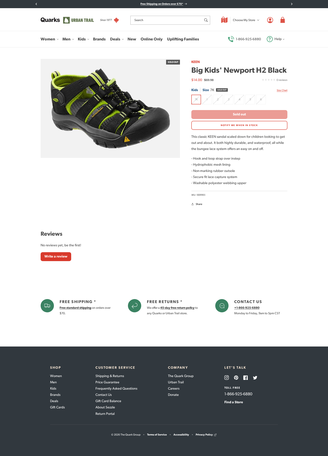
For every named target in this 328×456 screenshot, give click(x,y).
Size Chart (282, 90)
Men (53, 382)
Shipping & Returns (109, 376)
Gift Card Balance (108, 401)
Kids (53, 388)
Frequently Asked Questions (116, 388)
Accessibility (181, 434)
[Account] (270, 20)
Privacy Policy (204, 434)
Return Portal (105, 414)
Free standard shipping (75, 308)
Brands (55, 395)
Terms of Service (157, 434)
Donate (173, 395)
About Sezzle (105, 407)
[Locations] (224, 20)
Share (199, 204)
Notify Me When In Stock (239, 125)
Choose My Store (244, 20)
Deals (54, 401)
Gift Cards (57, 407)
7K (198, 101)
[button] (283, 20)
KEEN (195, 62)
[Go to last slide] (36, 4)
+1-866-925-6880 (246, 308)
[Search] (206, 20)
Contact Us (103, 395)
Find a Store (233, 402)
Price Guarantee (107, 382)
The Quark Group (181, 376)
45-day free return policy (177, 308)
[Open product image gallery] (110, 108)
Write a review (55, 256)
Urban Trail (176, 382)
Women (56, 376)
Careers (173, 388)
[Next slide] (291, 4)
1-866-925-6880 (248, 39)
